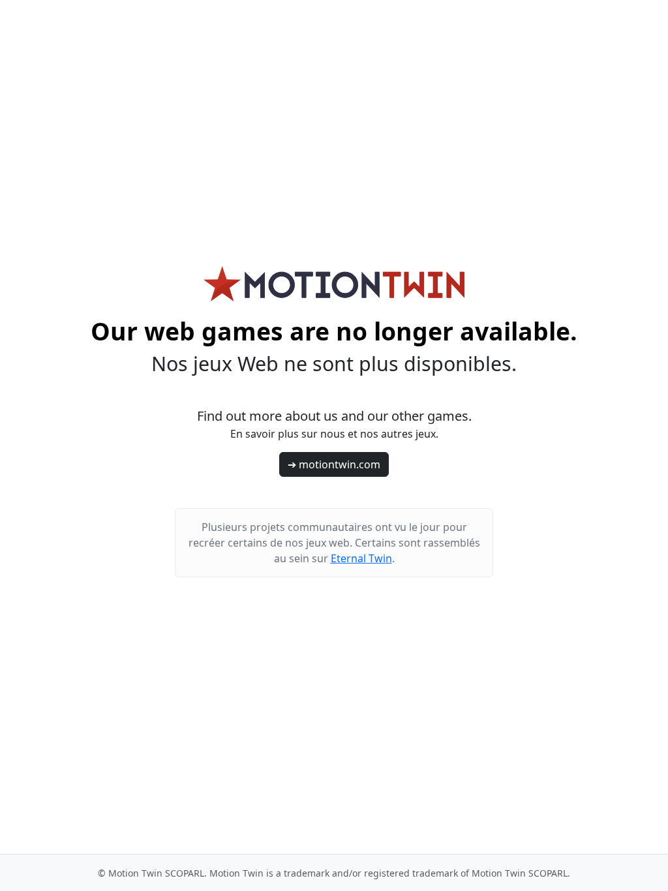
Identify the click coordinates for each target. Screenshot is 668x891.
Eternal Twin (361, 558)
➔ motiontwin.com (334, 464)
